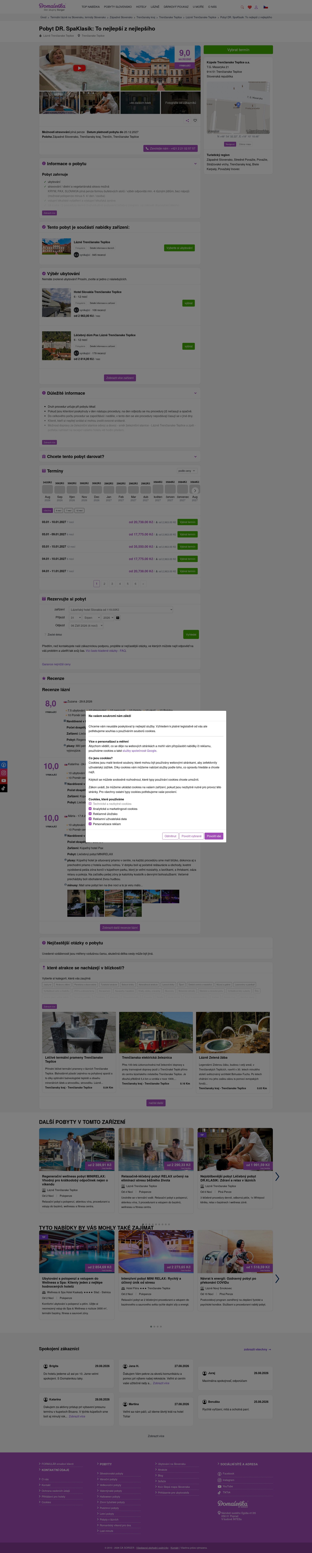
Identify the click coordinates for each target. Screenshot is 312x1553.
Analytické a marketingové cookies (115, 809)
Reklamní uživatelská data (110, 819)
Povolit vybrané (192, 836)
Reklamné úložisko (105, 814)
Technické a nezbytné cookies (112, 804)
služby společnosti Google (139, 751)
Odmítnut (170, 836)
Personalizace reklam (107, 824)
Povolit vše (214, 836)
